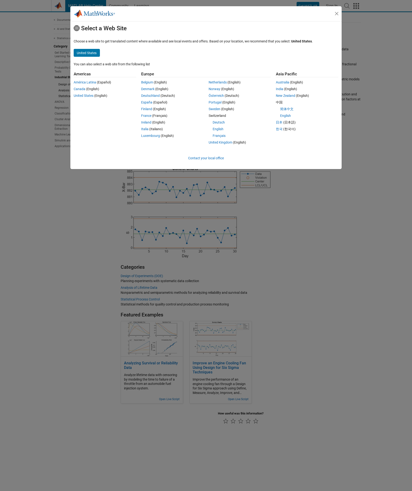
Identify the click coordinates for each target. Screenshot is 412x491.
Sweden (214, 109)
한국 (279, 129)
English (218, 129)
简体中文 (287, 109)
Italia (145, 129)
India (279, 89)
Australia (282, 82)
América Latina (85, 82)
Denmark (147, 89)
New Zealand (285, 96)
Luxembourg (150, 136)
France (146, 116)
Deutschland (150, 96)
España (146, 102)
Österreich (216, 96)
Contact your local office (206, 158)
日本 (279, 122)
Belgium (147, 82)
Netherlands (218, 82)
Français (219, 136)
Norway (214, 89)
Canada (79, 89)
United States (83, 96)
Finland (146, 109)
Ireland (146, 122)
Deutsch (219, 122)
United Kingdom (220, 142)
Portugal (215, 102)
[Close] (336, 13)
